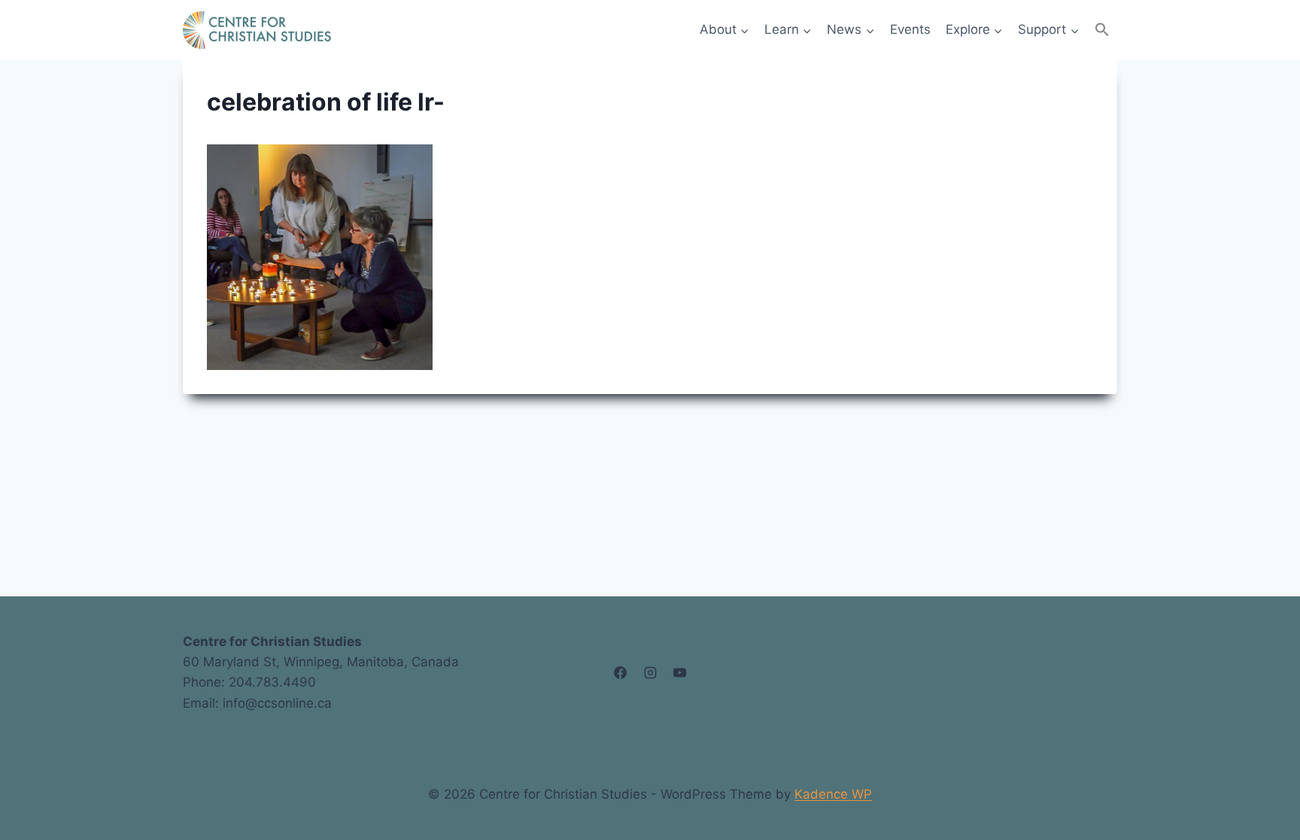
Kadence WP (833, 794)
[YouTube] (679, 672)
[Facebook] (620, 672)
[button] (1102, 30)
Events (910, 29)
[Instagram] (650, 672)
